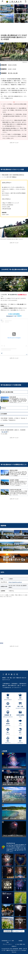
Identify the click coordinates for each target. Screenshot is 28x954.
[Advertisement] (14, 28)
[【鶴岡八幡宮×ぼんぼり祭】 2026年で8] (8, 910)
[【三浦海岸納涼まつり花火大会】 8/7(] (20, 872)
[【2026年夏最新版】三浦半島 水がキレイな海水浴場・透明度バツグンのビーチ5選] (7, 18)
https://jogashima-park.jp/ (15, 582)
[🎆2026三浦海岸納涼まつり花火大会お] (20, 923)
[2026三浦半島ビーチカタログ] (7, 8)
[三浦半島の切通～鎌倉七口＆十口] (21, 18)
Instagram (9, 316)
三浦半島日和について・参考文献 (7, 941)
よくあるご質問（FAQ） (20, 944)
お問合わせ (14, 946)
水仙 (2, 643)
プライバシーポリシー (7, 944)
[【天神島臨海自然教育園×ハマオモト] (8, 923)
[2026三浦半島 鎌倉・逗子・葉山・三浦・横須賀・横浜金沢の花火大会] (21, 8)
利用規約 (20, 940)
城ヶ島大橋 (4, 432)
